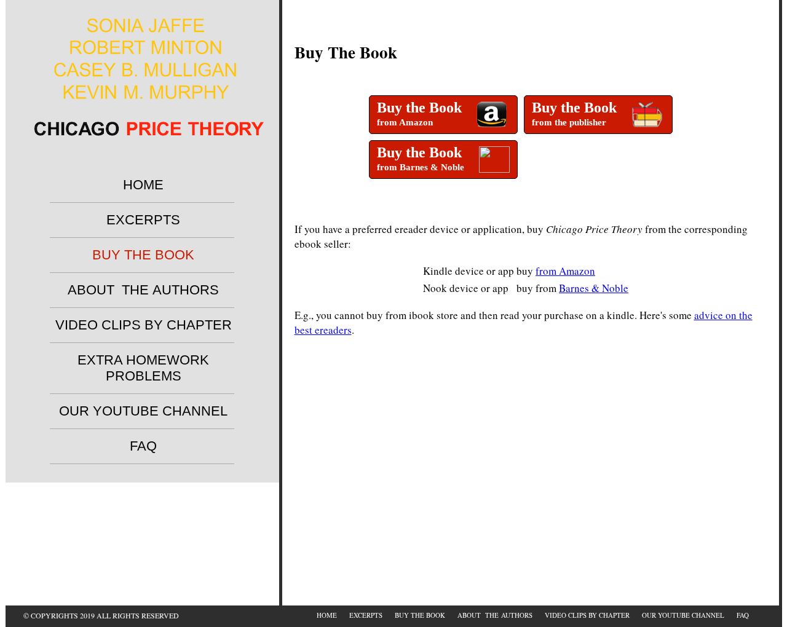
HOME (143, 184)
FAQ (143, 446)
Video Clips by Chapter (143, 325)
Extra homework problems (143, 368)
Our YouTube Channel (143, 411)
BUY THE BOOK (143, 254)
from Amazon (565, 271)
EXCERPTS (143, 219)
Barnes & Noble (593, 288)
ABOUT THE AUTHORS (143, 290)
